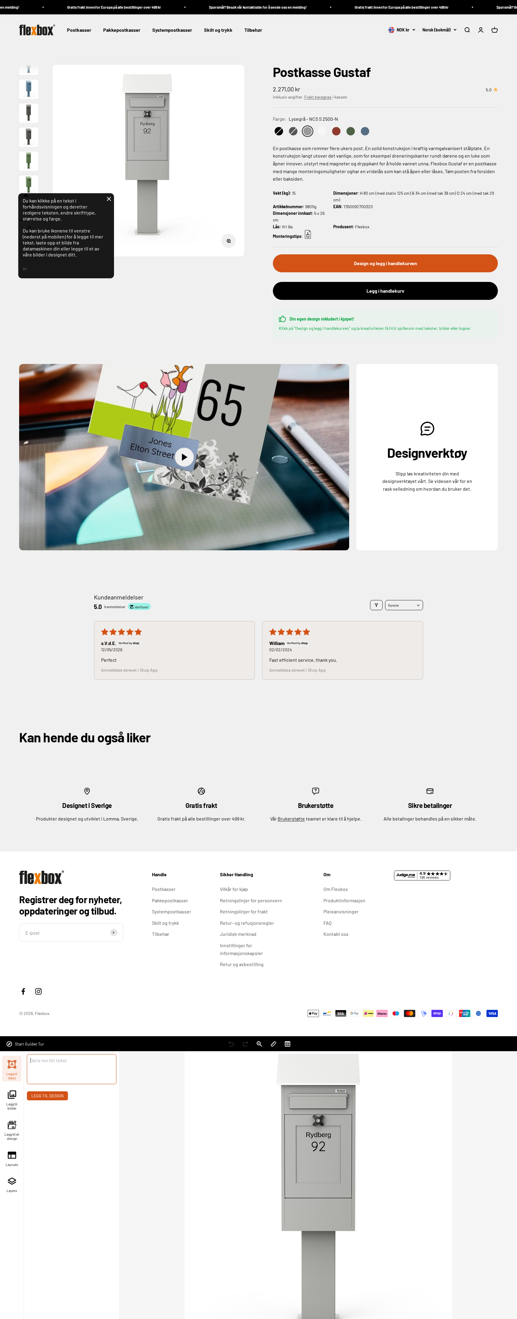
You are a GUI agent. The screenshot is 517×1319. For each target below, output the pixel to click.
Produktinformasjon (344, 900)
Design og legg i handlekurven (385, 263)
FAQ (327, 923)
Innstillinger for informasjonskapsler (241, 949)
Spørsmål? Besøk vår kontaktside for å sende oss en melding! (215, 7)
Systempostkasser (172, 30)
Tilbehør (253, 30)
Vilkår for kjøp (234, 889)
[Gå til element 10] (28, 138)
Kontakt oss (336, 934)
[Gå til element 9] (28, 114)
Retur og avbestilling (242, 964)
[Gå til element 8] (28, 90)
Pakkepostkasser (121, 30)
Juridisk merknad (238, 934)
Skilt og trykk (218, 30)
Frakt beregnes (318, 96)
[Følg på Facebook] (23, 991)
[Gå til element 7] (28, 66)
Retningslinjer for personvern (251, 900)
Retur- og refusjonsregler (247, 923)
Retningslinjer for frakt (244, 911)
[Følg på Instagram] (38, 991)
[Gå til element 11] (28, 162)
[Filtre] (376, 605)
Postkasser (79, 30)
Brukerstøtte (291, 818)
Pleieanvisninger (341, 911)
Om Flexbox (335, 889)
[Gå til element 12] (28, 186)
